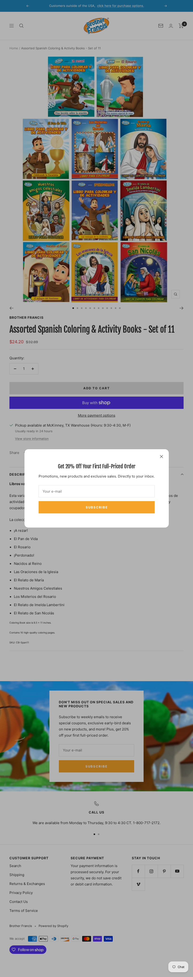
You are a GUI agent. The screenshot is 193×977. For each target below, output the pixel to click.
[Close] (161, 456)
